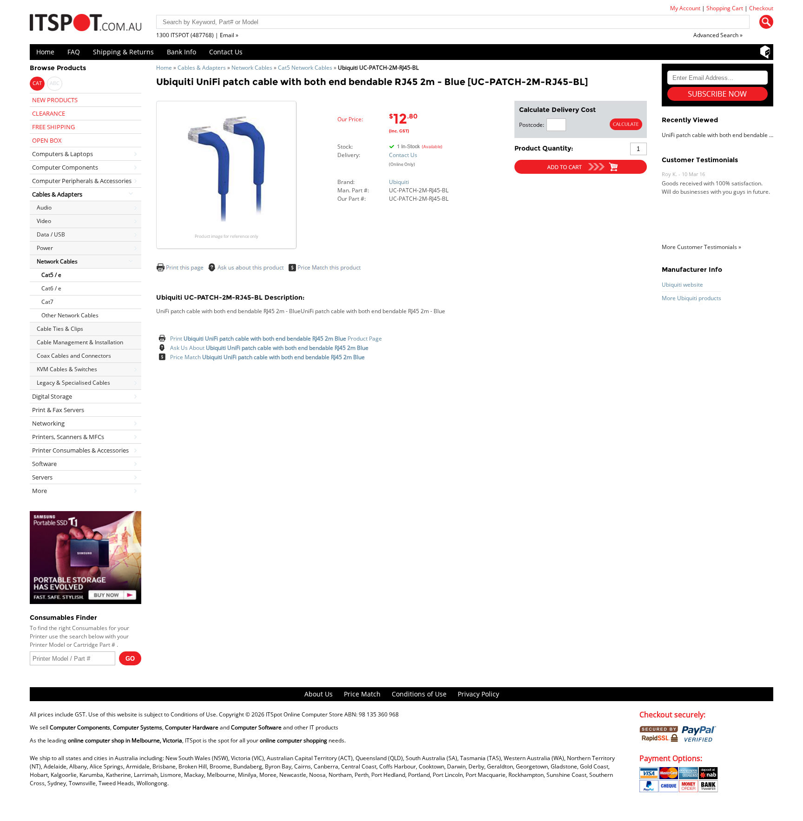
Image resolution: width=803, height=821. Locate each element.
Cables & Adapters (202, 68)
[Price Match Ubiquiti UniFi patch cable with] (327, 270)
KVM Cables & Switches (67, 369)
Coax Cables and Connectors (74, 356)
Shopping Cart (724, 8)
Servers (42, 477)
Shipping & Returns (123, 51)
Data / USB (51, 234)
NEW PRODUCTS (55, 100)
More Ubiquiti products (691, 298)
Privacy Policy (478, 694)
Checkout (761, 8)
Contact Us (226, 51)
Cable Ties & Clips (60, 329)
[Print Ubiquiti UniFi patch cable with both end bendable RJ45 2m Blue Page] (163, 338)
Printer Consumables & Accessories (80, 450)
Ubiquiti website (682, 285)
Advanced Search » (718, 35)
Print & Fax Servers (58, 410)
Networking (48, 423)
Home (45, 51)
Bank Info (181, 51)
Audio (44, 207)
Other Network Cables (70, 315)
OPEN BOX (47, 140)
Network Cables (251, 68)
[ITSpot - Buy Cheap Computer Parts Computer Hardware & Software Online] (85, 24)
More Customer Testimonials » (701, 247)
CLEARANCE (48, 113)
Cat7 (47, 302)
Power (45, 248)
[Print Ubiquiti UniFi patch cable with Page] (181, 270)
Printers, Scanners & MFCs (68, 437)
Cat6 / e (51, 288)
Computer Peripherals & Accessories (82, 181)
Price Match (267, 357)
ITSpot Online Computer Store (304, 714)
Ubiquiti (399, 182)
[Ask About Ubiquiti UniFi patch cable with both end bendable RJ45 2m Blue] (163, 348)
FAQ (73, 51)
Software (44, 464)
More (39, 490)
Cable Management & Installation (80, 342)
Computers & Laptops (62, 154)
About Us (318, 694)
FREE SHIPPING (53, 127)
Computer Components (65, 167)
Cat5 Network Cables (305, 68)
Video (44, 221)
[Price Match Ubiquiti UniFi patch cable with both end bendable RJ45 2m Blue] (163, 357)
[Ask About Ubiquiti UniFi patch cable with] (247, 270)
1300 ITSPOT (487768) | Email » (197, 35)
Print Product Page (276, 338)
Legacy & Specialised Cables (73, 383)
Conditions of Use (419, 694)
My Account (685, 8)
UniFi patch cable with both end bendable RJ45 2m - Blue (717, 135)
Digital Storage (52, 396)
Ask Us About (269, 348)
